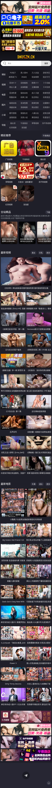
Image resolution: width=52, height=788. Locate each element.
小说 (4, 115)
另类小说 (24, 117)
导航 (4, 125)
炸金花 (24, 77)
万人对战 (35, 72)
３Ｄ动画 (46, 83)
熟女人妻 (12, 87)
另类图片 (46, 107)
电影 (4, 94)
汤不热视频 (46, 123)
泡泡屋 (24, 127)
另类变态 (46, 97)
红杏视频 (12, 127)
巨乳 (41, 253)
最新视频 (6, 252)
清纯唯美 (24, 107)
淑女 (41, 484)
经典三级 (24, 97)
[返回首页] (48, 782)
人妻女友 (35, 113)
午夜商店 (24, 123)
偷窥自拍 (12, 103)
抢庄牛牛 (46, 77)
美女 (33, 253)
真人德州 (24, 72)
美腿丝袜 (12, 107)
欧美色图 (35, 103)
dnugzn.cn (26, 56)
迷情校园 (12, 117)
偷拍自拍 (24, 93)
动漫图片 (46, 103)
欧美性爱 (46, 93)
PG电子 (13, 72)
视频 (4, 84)
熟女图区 (35, 107)
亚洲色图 (24, 103)
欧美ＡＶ (35, 83)
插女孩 (13, 123)
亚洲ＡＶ (12, 83)
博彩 (4, 74)
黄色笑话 (35, 117)
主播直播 (35, 87)
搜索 (46, 63)
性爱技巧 (46, 117)
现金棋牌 (35, 77)
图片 (4, 104)
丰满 (33, 484)
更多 (48, 253)
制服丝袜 (12, 97)
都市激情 (12, 113)
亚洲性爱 (12, 93)
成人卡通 (35, 93)
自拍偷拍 (24, 83)
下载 (48, 212)
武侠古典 (46, 113)
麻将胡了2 (13, 77)
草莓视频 (35, 123)
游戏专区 (46, 72)
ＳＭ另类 (46, 87)
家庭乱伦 (24, 113)
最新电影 (6, 484)
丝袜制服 (24, 87)
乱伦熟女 (35, 97)
